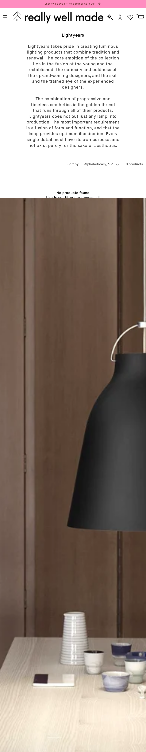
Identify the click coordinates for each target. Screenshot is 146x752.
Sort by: (73, 164)
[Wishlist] (130, 17)
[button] (5, 17)
